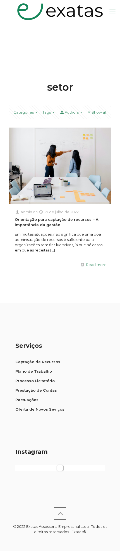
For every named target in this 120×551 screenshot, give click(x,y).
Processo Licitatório (35, 380)
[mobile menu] (112, 11)
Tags (46, 112)
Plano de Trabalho (33, 371)
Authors (72, 112)
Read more (96, 264)
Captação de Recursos (37, 362)
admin (26, 212)
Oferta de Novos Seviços (39, 409)
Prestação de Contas (36, 390)
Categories (23, 112)
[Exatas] (60, 11)
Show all (99, 112)
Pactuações (27, 399)
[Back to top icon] (60, 513)
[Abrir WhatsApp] (106, 536)
